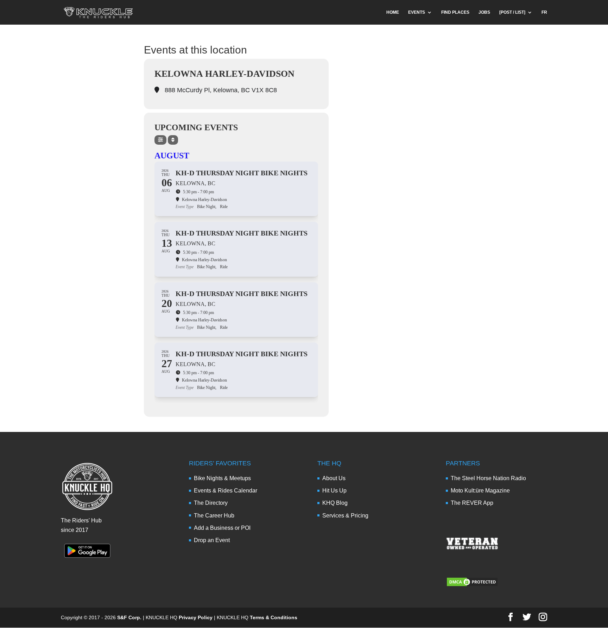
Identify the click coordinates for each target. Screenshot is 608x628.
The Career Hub (214, 516)
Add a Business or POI (222, 528)
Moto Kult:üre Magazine (480, 491)
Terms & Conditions (273, 617)
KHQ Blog (335, 503)
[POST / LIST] (512, 12)
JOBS (484, 12)
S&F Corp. (129, 617)
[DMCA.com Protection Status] (472, 585)
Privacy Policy (196, 617)
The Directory (211, 503)
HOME (392, 12)
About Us (334, 478)
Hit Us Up (334, 491)
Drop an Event (212, 540)
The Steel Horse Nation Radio (488, 478)
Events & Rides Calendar (225, 491)
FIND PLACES (455, 12)
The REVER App (472, 503)
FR (544, 12)
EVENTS (416, 12)
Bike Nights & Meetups (222, 478)
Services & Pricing (345, 516)
